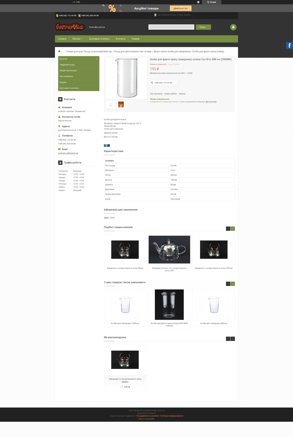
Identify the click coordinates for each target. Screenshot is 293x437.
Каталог (77, 39)
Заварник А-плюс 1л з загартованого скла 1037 (169, 269)
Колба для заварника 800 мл (213, 323)
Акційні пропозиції (68, 70)
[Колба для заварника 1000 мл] (125, 304)
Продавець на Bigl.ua (146, 413)
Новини (135, 39)
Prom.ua (161, 410)
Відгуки (63, 82)
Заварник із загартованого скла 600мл (125, 268)
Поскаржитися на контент (147, 416)
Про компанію (66, 76)
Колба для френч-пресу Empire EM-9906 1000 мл (169, 324)
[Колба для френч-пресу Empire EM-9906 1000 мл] (169, 304)
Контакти (120, 39)
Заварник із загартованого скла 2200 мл (214, 268)
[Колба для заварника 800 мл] (214, 304)
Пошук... (203, 27)
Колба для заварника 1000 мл (125, 323)
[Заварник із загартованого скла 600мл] (125, 249)
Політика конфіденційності (172, 416)
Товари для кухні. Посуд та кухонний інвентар (89, 51)
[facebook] (105, 146)
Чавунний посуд (67, 65)
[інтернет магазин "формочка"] (70, 27)
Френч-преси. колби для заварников (172, 51)
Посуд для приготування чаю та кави (132, 51)
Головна (62, 39)
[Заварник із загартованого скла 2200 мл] (214, 249)
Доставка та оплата (99, 39)
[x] (108, 146)
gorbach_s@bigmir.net (68, 153)
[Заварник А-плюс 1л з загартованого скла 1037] (169, 249)
